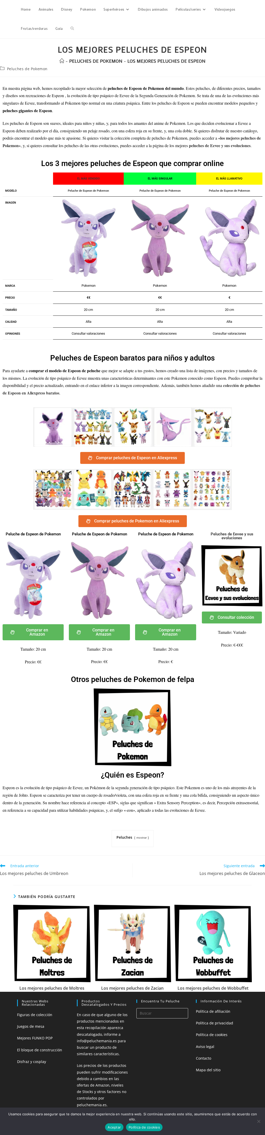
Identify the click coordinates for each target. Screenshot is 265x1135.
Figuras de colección (34, 1014)
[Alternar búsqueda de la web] (72, 28)
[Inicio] (62, 61)
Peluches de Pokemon (27, 68)
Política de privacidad (214, 1023)
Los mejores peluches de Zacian (132, 988)
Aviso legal (205, 1046)
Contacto (203, 1058)
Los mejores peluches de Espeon (166, 61)
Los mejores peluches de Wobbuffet (213, 988)
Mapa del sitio (208, 1069)
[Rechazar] (258, 1121)
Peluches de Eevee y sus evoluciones (232, 536)
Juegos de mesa (30, 1026)
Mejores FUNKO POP (35, 1038)
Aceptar (114, 1127)
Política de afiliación (213, 1011)
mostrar (141, 837)
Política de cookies (211, 1034)
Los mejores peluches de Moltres (51, 988)
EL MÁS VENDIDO (88, 178)
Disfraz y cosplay (31, 1061)
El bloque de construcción (39, 1049)
